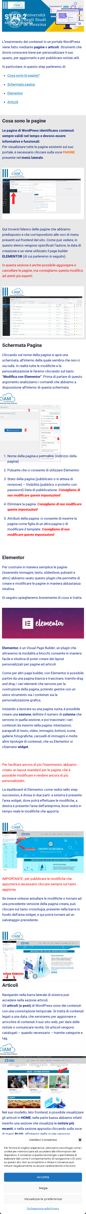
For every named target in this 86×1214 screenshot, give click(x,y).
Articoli (12, 102)
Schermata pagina (21, 84)
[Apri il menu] (75, 17)
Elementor (15, 93)
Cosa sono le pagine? (23, 75)
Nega (43, 1188)
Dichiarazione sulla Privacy (43, 1208)
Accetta (43, 1177)
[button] (80, 1140)
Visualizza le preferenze (43, 1199)
